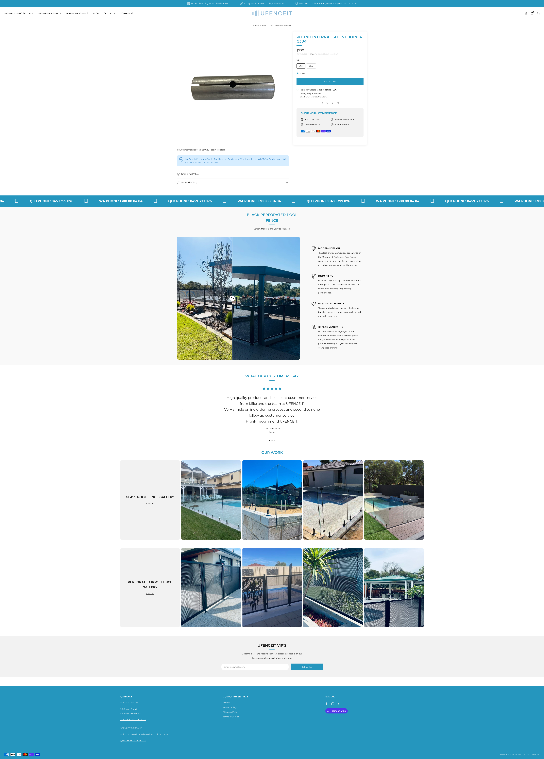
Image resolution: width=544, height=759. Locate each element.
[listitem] (208, 3)
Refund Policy (230, 707)
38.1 (301, 66)
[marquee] (272, 201)
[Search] (538, 13)
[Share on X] (327, 103)
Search (226, 702)
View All (150, 503)
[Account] (525, 13)
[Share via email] (337, 103)
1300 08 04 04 (349, 3)
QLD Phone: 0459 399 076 (133, 740)
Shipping (313, 54)
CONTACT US (127, 13)
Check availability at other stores (314, 97)
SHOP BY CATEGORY (48, 13)
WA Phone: (126, 719)
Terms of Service (231, 716)
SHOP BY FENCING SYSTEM (17, 13)
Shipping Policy (230, 712)
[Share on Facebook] (322, 103)
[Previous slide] (181, 411)
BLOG (96, 13)
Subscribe (307, 667)
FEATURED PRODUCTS (77, 13)
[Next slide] (362, 411)
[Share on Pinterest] (332, 103)
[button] (269, 440)
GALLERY (108, 13)
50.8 (311, 66)
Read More (279, 3)
